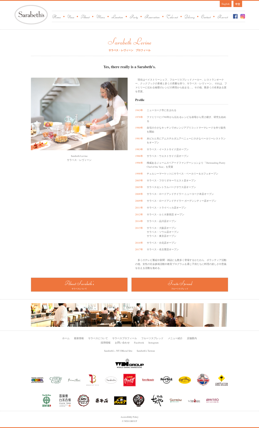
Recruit (222, 16)
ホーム (66, 338)
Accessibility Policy (129, 416)
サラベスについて (98, 338)
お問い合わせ (122, 342)
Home (56, 16)
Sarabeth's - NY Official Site (118, 350)
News (70, 16)
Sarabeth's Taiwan (146, 350)
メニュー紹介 (175, 338)
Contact (206, 16)
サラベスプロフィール (124, 338)
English (226, 4)
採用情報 (106, 342)
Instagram (153, 342)
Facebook (139, 342)
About (85, 16)
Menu (100, 16)
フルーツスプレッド (152, 338)
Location (117, 16)
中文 (237, 4)
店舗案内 (192, 338)
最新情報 (79, 338)
